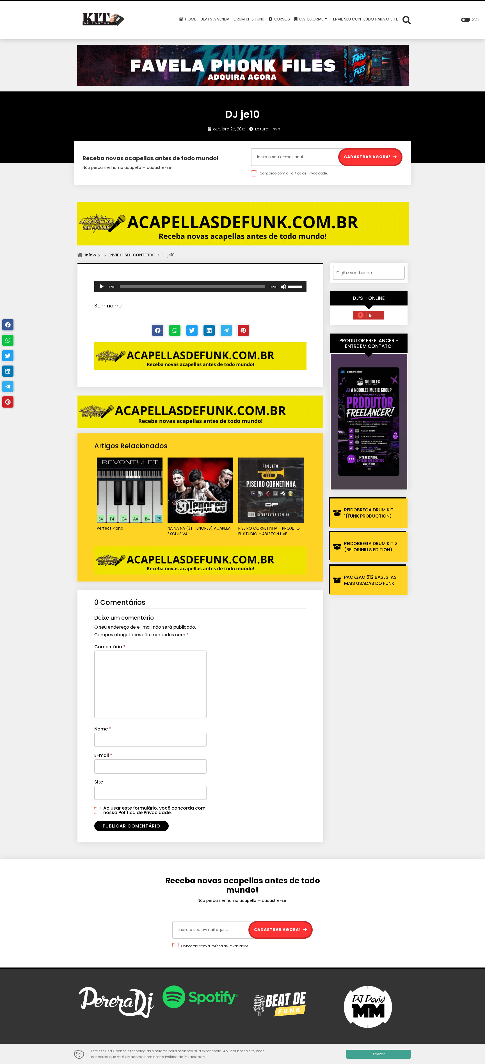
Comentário (109, 647)
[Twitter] (192, 330)
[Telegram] (226, 330)
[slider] (296, 286)
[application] (200, 286)
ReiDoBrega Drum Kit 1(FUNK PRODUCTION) (369, 513)
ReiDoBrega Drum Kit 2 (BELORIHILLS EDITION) (370, 546)
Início (90, 255)
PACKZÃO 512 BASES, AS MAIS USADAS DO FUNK (370, 580)
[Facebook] (157, 330)
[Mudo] (283, 286)
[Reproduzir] (101, 286)
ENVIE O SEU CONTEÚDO (131, 255)
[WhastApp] (174, 330)
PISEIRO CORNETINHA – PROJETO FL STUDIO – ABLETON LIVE (269, 531)
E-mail (103, 755)
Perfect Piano (110, 528)
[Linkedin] (209, 330)
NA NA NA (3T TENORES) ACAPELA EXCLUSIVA (199, 531)
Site (98, 782)
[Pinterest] (243, 330)
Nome (102, 729)
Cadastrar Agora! (368, 157)
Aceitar (378, 1054)
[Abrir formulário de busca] (406, 20)
